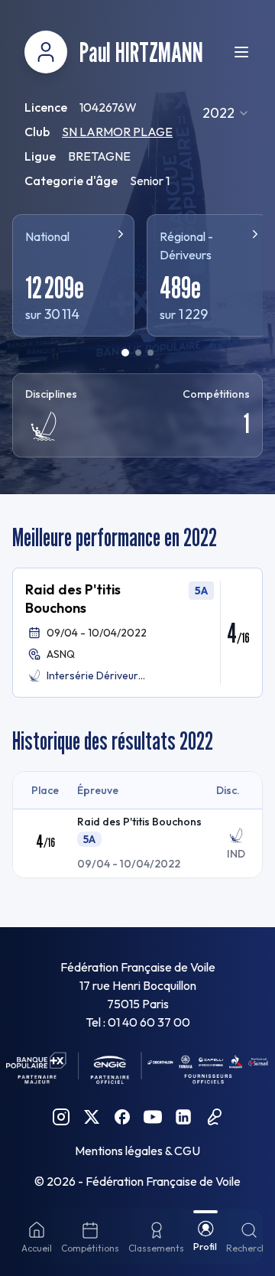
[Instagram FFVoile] (61, 1117)
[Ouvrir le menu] (241, 52)
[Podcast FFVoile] (214, 1117)
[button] (137, 633)
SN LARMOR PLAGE (117, 131)
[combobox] (226, 113)
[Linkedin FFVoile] (183, 1117)
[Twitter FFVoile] (91, 1117)
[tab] (125, 352)
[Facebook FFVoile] (122, 1117)
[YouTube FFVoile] (153, 1117)
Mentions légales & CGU (137, 1150)
